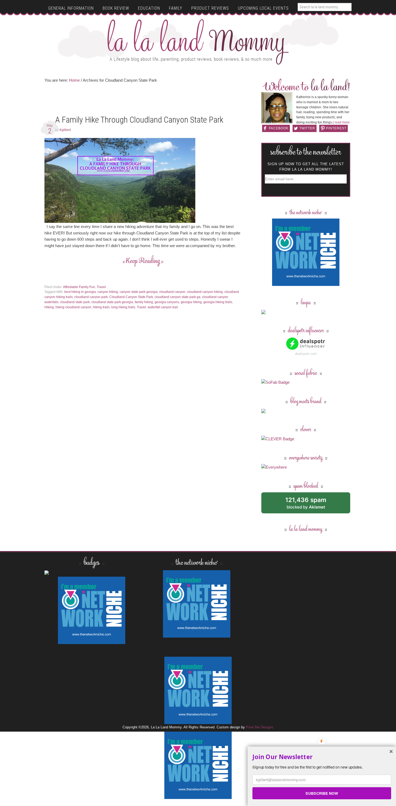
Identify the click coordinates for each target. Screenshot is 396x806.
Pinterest (336, 128)
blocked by (311, 505)
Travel (101, 287)
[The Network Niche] (305, 283)
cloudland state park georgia (112, 302)
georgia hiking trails (217, 302)
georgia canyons (167, 302)
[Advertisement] (143, 101)
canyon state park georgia (139, 292)
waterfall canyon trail (163, 307)
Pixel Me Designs (259, 727)
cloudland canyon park (91, 297)
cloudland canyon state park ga (177, 297)
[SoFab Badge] (275, 382)
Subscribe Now (321, 793)
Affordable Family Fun (79, 287)
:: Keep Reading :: (143, 261)
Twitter (307, 128)
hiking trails (101, 307)
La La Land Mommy (198, 42)
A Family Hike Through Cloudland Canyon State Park (139, 120)
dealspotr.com (306, 354)
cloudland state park (75, 302)
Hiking (49, 307)
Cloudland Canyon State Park (131, 297)
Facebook (279, 128)
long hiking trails (123, 307)
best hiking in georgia (80, 292)
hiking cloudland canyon (73, 307)
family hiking (144, 302)
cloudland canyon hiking (205, 292)
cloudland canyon (172, 292)
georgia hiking (191, 302)
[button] (321, 757)
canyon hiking (108, 292)
